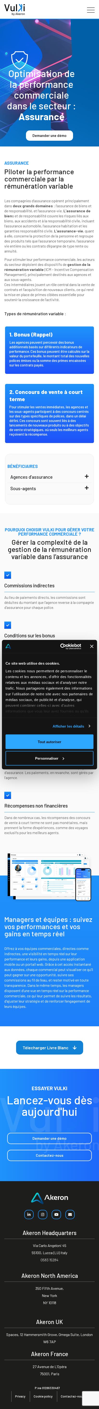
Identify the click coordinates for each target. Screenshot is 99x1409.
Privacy (20, 1396)
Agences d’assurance (31, 477)
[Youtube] (56, 1214)
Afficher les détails (68, 726)
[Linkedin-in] (29, 1214)
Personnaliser (46, 758)
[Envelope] (70, 1214)
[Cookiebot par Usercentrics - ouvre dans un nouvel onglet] (61, 646)
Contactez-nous (72, 1396)
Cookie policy (43, 1396)
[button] (49, 477)
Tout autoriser (49, 742)
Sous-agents (23, 488)
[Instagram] (42, 1214)
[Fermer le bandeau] (91, 646)
